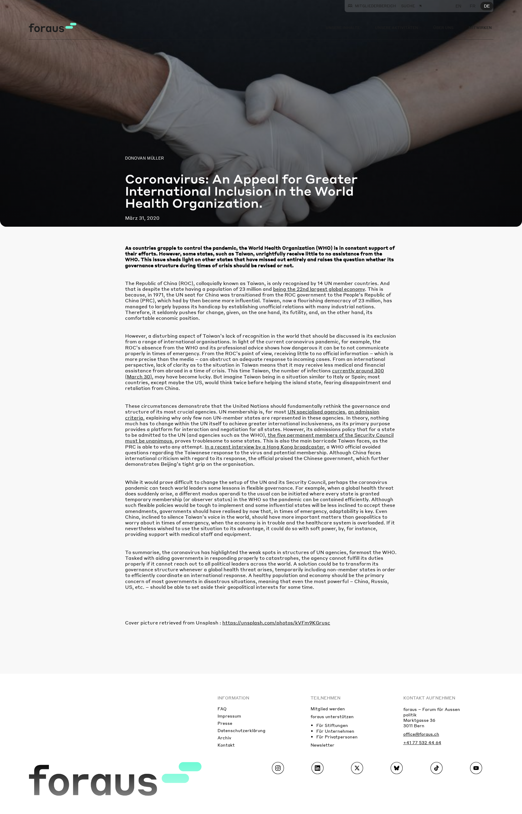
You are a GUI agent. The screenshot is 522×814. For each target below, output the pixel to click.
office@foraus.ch (421, 734)
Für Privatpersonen (337, 736)
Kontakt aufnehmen (429, 697)
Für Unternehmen (335, 731)
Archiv (224, 737)
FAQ (222, 708)
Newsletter (322, 745)
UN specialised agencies (316, 411)
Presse (225, 723)
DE (487, 6)
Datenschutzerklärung (242, 730)
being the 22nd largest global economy (319, 289)
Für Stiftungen (332, 725)
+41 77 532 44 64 (422, 742)
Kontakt (226, 745)
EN (458, 6)
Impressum (229, 715)
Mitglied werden (328, 708)
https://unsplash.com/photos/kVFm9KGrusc (276, 622)
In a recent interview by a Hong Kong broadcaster (264, 446)
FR (472, 6)
